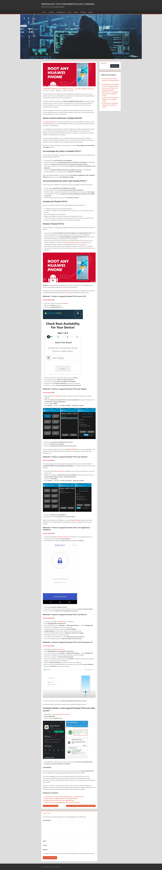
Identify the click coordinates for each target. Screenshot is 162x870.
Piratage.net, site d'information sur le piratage (68, 4)
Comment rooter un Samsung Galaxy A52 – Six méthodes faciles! (110, 99)
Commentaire (47, 820)
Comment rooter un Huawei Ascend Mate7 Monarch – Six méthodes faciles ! (64, 796)
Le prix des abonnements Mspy (51, 806)
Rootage (59, 90)
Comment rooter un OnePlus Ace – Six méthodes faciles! (59, 800)
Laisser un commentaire (69, 90)
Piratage (76, 12)
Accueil (44, 12)
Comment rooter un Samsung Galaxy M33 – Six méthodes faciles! (110, 105)
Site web (45, 849)
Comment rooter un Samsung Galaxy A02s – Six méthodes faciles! (110, 93)
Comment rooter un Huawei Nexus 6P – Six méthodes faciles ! (110, 80)
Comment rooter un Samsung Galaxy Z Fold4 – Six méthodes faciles (62, 802)
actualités (51, 12)
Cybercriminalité (60, 12)
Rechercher (104, 63)
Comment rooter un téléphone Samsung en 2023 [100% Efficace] (80, 806)
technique (83, 12)
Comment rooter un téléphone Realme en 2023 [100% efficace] (61, 798)
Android (61, 138)
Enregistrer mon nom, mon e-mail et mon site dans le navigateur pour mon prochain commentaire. (69, 853)
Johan (53, 90)
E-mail (45, 845)
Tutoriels (90, 12)
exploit (69, 12)
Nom (44, 841)
